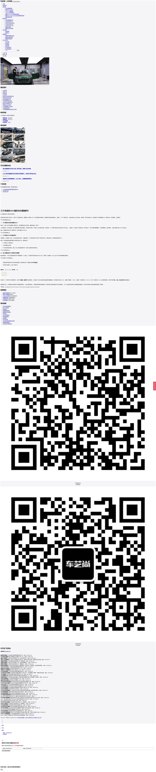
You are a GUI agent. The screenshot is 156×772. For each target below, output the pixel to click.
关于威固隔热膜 (8, 8)
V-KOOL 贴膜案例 (9, 11)
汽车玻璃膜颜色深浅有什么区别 (10, 109)
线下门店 (7, 41)
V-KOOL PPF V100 (9, 25)
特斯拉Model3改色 (7, 105)
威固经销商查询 (8, 38)
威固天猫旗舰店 (6, 293)
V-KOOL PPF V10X (9, 22)
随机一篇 (5, 54)
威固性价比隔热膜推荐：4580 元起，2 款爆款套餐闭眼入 (17, 178)
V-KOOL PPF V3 (8, 21)
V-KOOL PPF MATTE (10, 23)
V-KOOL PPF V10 (9, 24)
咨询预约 (7, 43)
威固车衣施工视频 (9, 28)
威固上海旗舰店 (6, 294)
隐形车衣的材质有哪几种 (8, 96)
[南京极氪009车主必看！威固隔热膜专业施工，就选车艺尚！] (19, 134)
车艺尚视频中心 (6, 315)
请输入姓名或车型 (27, 748)
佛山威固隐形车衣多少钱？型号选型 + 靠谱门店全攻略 (17, 168)
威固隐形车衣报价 (7, 312)
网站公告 (5, 91)
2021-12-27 (8, 119)
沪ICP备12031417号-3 (37, 717)
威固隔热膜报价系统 (9, 35)
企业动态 (5, 90)
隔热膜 (4, 6)
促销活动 (5, 93)
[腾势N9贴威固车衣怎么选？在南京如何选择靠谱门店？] (6, 148)
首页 (4, 4)
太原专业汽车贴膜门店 (8, 102)
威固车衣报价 (8, 27)
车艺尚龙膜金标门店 (7, 100)
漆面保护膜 (5, 298)
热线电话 (7, 44)
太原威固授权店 (6, 108)
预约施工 (5, 313)
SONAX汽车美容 (6, 295)
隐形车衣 (5, 18)
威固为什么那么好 (9, 9)
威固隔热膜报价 (6, 310)
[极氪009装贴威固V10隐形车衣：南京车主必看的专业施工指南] (19, 141)
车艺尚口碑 (5, 319)
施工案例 (5, 29)
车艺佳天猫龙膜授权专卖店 (9, 320)
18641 (6, 122)
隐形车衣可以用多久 (7, 97)
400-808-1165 (5, 191)
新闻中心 (5, 5)
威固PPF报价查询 (9, 37)
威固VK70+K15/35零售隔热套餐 (12, 14)
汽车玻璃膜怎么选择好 (8, 106)
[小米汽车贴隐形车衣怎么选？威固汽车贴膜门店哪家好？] (6, 134)
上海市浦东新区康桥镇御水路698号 (10, 189)
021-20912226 (6, 190)
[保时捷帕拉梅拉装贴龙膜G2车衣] (6, 162)
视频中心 (7, 32)
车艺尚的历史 (8, 47)
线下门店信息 (6, 307)
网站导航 (7, 46)
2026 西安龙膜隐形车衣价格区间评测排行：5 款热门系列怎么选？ (20, 173)
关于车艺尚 (5, 40)
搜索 (18, 50)
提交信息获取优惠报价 (6, 750)
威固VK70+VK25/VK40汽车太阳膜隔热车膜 (14, 15)
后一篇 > (5, 55)
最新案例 (5, 318)
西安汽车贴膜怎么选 (7, 103)
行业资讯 (5, 94)
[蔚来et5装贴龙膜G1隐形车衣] (19, 155)
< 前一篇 (5, 52)
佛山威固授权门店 (7, 99)
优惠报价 (5, 734)
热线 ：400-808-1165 (7, 732)
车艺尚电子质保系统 (7, 323)
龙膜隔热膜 (5, 297)
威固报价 (5, 34)
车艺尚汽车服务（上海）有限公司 (25, 717)
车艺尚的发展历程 (7, 306)
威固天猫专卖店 (8, 17)
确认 (2, 769)
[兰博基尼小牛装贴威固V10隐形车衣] (6, 155)
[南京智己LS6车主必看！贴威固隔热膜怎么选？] (6, 141)
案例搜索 (7, 31)
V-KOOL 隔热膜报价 (9, 12)
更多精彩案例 (6, 316)
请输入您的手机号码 (7, 748)
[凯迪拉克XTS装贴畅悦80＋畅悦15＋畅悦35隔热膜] (19, 162)
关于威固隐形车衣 (9, 20)
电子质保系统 (8, 48)
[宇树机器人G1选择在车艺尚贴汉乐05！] (19, 148)
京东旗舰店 (5, 300)
